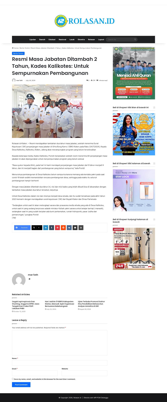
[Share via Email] (75, 227)
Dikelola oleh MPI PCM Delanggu (96, 398)
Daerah (42, 39)
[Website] (29, 279)
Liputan (32, 39)
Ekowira (81, 39)
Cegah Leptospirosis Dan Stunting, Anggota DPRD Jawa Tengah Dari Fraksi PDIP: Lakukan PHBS (25, 305)
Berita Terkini (25, 48)
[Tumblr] (51, 227)
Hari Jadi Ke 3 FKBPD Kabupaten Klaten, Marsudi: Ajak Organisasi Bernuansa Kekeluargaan (59, 303)
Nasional (62, 39)
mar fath (19, 80)
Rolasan (91, 39)
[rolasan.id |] (83, 20)
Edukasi (52, 39)
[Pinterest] (57, 227)
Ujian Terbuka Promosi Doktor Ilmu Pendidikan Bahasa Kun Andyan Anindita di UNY (91, 303)
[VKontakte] (69, 227)
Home (15, 48)
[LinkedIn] (45, 227)
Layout (101, 39)
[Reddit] (63, 227)
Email (15, 369)
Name (15, 358)
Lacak (72, 39)
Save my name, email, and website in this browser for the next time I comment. (45, 379)
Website (65, 369)
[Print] (80, 227)
